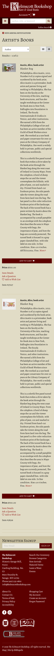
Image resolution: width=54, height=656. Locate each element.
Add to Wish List (12, 279)
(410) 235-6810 (15, 581)
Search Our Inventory (39, 555)
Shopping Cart (36, 591)
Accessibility (8, 604)
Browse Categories (38, 558)
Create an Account (37, 598)
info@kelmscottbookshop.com (16, 584)
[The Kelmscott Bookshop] (27, 6)
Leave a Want (35, 568)
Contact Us (7, 594)
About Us (6, 591)
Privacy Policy (8, 601)
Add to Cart (25, 260)
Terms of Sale (8, 598)
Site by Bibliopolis (15, 650)
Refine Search (44, 27)
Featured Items (36, 564)
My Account (34, 594)
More (42, 250)
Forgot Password (37, 601)
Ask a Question (9, 276)
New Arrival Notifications (17, 33)
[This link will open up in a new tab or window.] (13, 635)
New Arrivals (35, 561)
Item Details (7, 273)
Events (32, 571)
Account (23, 15)
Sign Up (45, 545)
